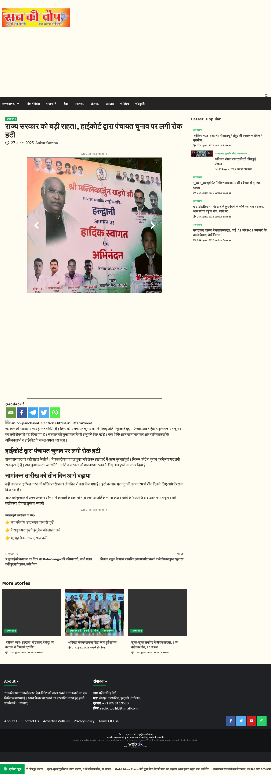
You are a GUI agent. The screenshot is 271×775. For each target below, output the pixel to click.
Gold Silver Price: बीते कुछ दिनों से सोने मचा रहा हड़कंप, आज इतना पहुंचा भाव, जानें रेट (149, 769)
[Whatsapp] (55, 412)
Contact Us (30, 721)
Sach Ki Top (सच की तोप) (140, 734)
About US (11, 721)
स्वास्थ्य (79, 104)
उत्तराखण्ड (8, 104)
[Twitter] (44, 412)
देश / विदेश (33, 104)
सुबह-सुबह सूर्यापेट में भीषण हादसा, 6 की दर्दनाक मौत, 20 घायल (66, 769)
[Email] (11, 412)
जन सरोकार (108, 630)
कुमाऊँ (87, 630)
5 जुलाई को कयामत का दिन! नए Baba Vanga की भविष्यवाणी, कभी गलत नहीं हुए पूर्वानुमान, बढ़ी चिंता (48, 559)
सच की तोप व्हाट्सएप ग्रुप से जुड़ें (32, 522)
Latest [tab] (197, 118)
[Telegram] (33, 412)
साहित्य (124, 104)
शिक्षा (66, 104)
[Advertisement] (135, 59)
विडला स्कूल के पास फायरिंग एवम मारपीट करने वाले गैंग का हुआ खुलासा (142, 556)
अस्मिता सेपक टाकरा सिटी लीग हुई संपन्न (92, 642)
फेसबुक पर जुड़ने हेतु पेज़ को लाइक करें (35, 530)
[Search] (266, 96)
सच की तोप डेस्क (97, 647)
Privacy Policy (84, 721)
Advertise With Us (56, 721)
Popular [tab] (213, 118)
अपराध (110, 104)
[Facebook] (22, 412)
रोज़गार (95, 104)
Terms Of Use (108, 721)
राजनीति (51, 104)
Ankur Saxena (46, 142)
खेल (96, 630)
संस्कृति (140, 104)
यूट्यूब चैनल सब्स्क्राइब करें (29, 537)
